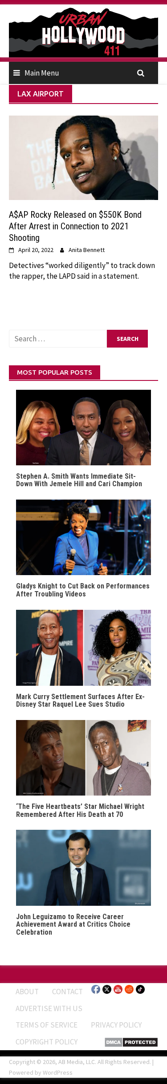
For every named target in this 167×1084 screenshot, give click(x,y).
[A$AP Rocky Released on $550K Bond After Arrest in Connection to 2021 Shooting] (83, 157)
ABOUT (27, 991)
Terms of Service (46, 1025)
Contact (67, 991)
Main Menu (41, 73)
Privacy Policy (116, 1025)
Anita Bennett (87, 250)
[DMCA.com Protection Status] (131, 1041)
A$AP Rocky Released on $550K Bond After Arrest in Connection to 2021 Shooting (75, 226)
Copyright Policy (46, 1042)
